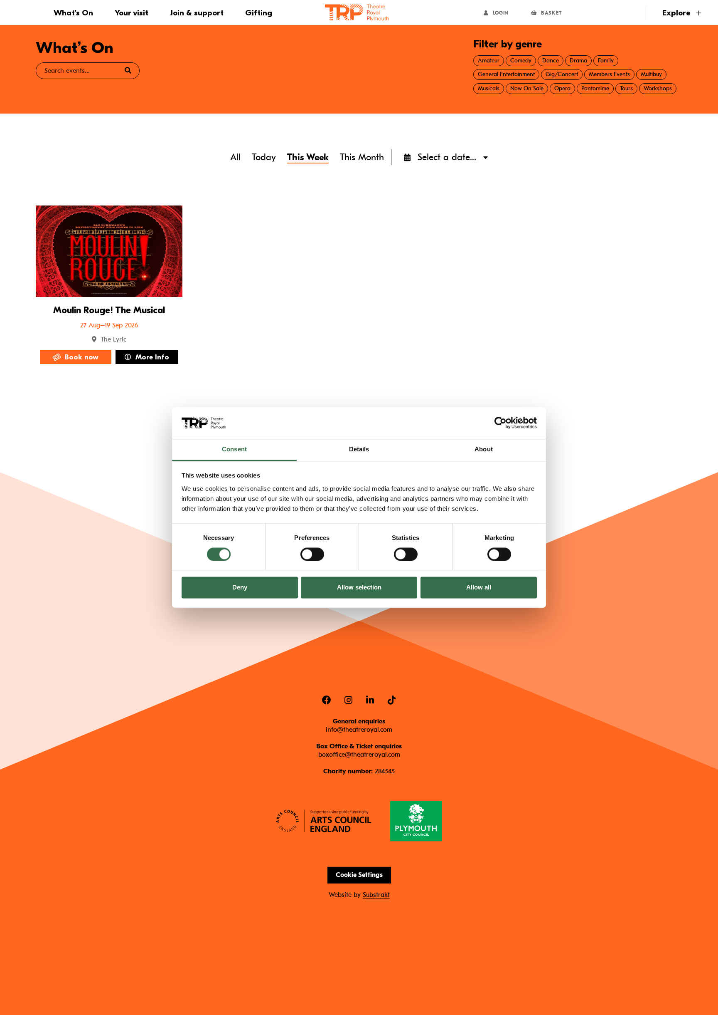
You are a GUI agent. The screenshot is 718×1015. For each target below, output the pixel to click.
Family (606, 60)
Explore (677, 12)
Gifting (258, 12)
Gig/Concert (562, 74)
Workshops (658, 88)
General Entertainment (506, 74)
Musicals (488, 88)
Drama (578, 60)
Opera (562, 88)
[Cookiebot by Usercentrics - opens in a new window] (500, 423)
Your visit (131, 12)
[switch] (312, 554)
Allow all (478, 587)
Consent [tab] (234, 449)
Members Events (609, 74)
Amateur (488, 60)
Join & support (197, 12)
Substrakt (376, 895)
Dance (550, 60)
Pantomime (595, 88)
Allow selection (359, 587)
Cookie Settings (359, 875)
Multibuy (651, 74)
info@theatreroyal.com (359, 729)
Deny (239, 587)
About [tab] (484, 449)
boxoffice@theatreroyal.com (359, 754)
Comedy (520, 60)
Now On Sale (526, 88)
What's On (73, 12)
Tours (626, 88)
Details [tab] (359, 449)
